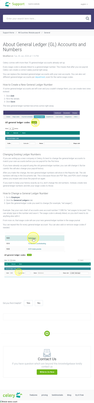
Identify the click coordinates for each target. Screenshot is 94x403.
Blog (69, 395)
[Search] (87, 18)
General (47, 33)
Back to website (34, 4)
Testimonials (57, 395)
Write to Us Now (47, 372)
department (40, 77)
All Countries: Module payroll (29, 33)
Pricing (44, 395)
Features (33, 395)
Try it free (79, 395)
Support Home (8, 33)
